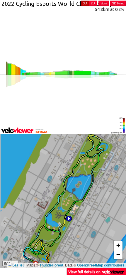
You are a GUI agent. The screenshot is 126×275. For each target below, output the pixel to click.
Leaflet (17, 265)
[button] (69, 219)
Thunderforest (51, 265)
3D (85, 3)
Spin (104, 3)
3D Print (118, 3)
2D (93, 3)
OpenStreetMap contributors (101, 265)
